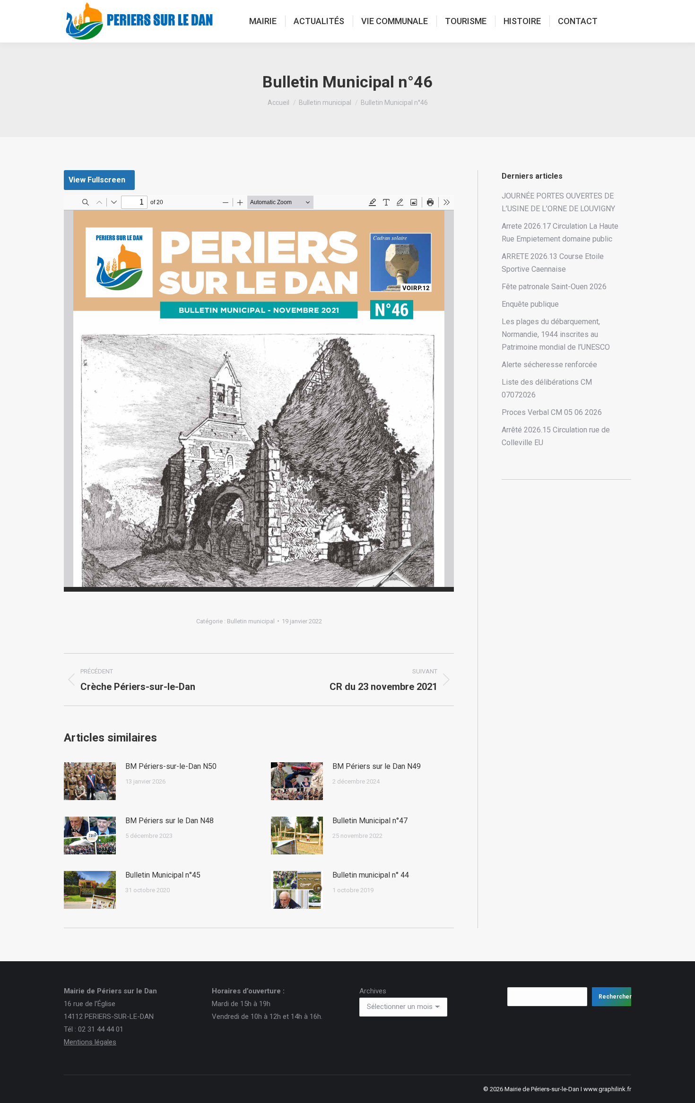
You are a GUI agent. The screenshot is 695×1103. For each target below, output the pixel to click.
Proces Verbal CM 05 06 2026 (552, 412)
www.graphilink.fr (607, 1089)
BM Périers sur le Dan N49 (376, 766)
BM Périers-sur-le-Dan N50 (171, 766)
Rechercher (615, 996)
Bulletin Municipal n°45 (162, 874)
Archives (372, 991)
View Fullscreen (97, 179)
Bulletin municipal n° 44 (370, 874)
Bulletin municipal (251, 621)
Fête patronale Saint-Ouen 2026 (554, 286)
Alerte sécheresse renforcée (549, 364)
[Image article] (90, 781)
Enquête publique (530, 304)
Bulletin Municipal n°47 (370, 820)
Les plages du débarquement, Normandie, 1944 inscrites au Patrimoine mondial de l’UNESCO (556, 334)
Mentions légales (90, 1042)
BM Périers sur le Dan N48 (169, 820)
